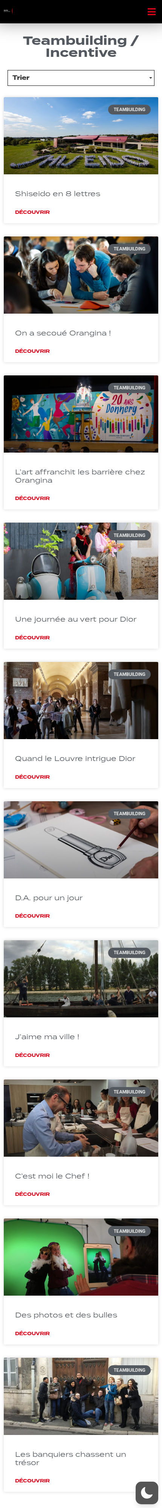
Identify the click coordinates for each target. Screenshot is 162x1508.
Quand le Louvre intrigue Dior (75, 758)
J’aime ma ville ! (47, 1036)
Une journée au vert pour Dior (75, 619)
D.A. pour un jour (49, 897)
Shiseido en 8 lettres (57, 193)
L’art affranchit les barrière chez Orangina (80, 476)
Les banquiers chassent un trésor (70, 1458)
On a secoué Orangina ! (63, 332)
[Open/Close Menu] (151, 11)
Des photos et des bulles (66, 1314)
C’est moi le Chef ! (52, 1175)
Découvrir (32, 212)
